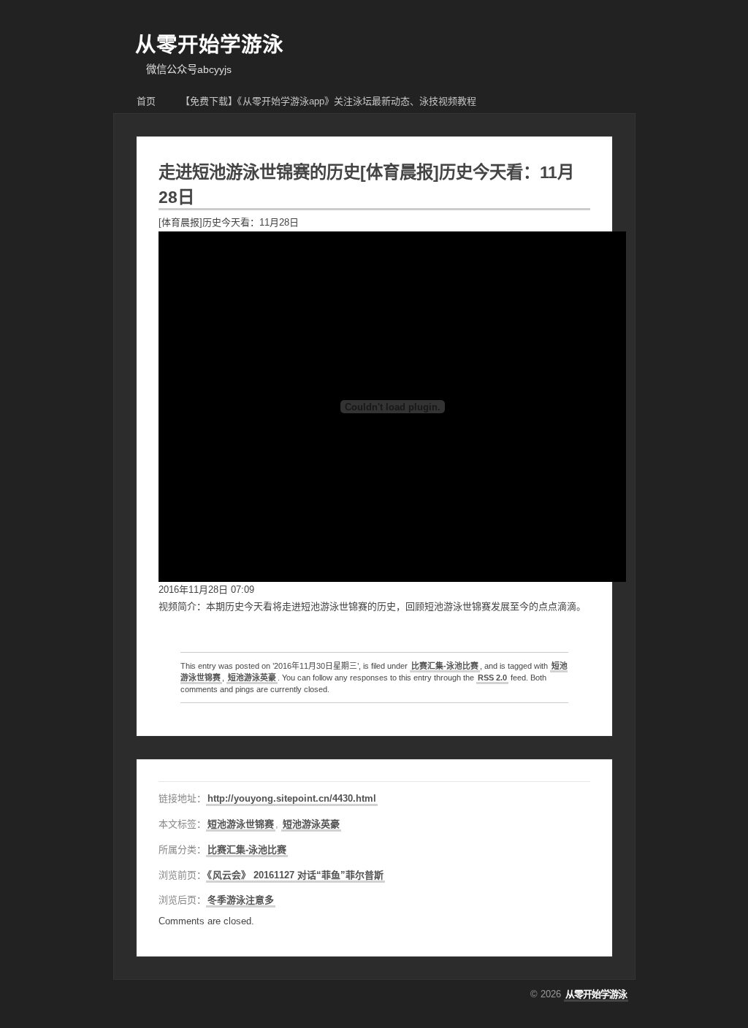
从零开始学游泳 (209, 44)
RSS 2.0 (492, 677)
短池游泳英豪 (252, 677)
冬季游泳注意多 (240, 899)
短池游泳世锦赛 (240, 823)
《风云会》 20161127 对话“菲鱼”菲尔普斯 (295, 875)
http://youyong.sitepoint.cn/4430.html (291, 798)
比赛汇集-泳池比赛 (444, 665)
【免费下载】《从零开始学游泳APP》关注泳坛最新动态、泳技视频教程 (328, 101)
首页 (146, 101)
